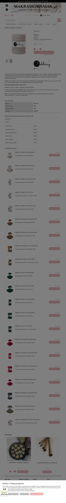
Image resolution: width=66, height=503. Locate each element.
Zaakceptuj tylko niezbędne (11, 494)
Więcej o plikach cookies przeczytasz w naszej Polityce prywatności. (19, 490)
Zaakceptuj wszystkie (36, 494)
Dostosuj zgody (24, 494)
